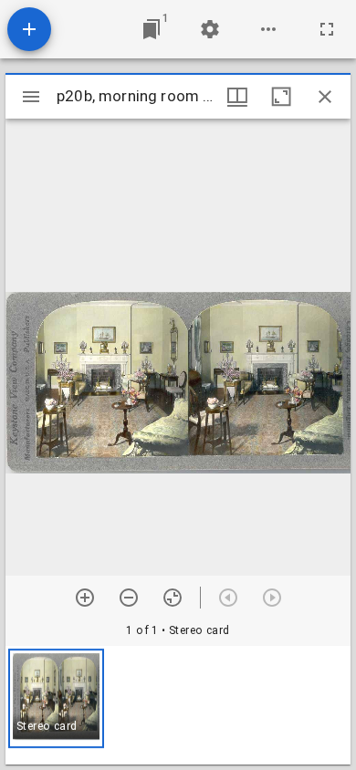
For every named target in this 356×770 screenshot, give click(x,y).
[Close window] (325, 97)
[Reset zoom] (172, 597)
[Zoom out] (129, 597)
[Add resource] (29, 29)
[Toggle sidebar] (31, 97)
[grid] (178, 705)
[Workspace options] (268, 29)
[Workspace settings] (210, 29)
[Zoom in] (85, 597)
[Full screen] (327, 29)
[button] (56, 698)
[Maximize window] (281, 97)
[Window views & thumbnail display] (237, 97)
